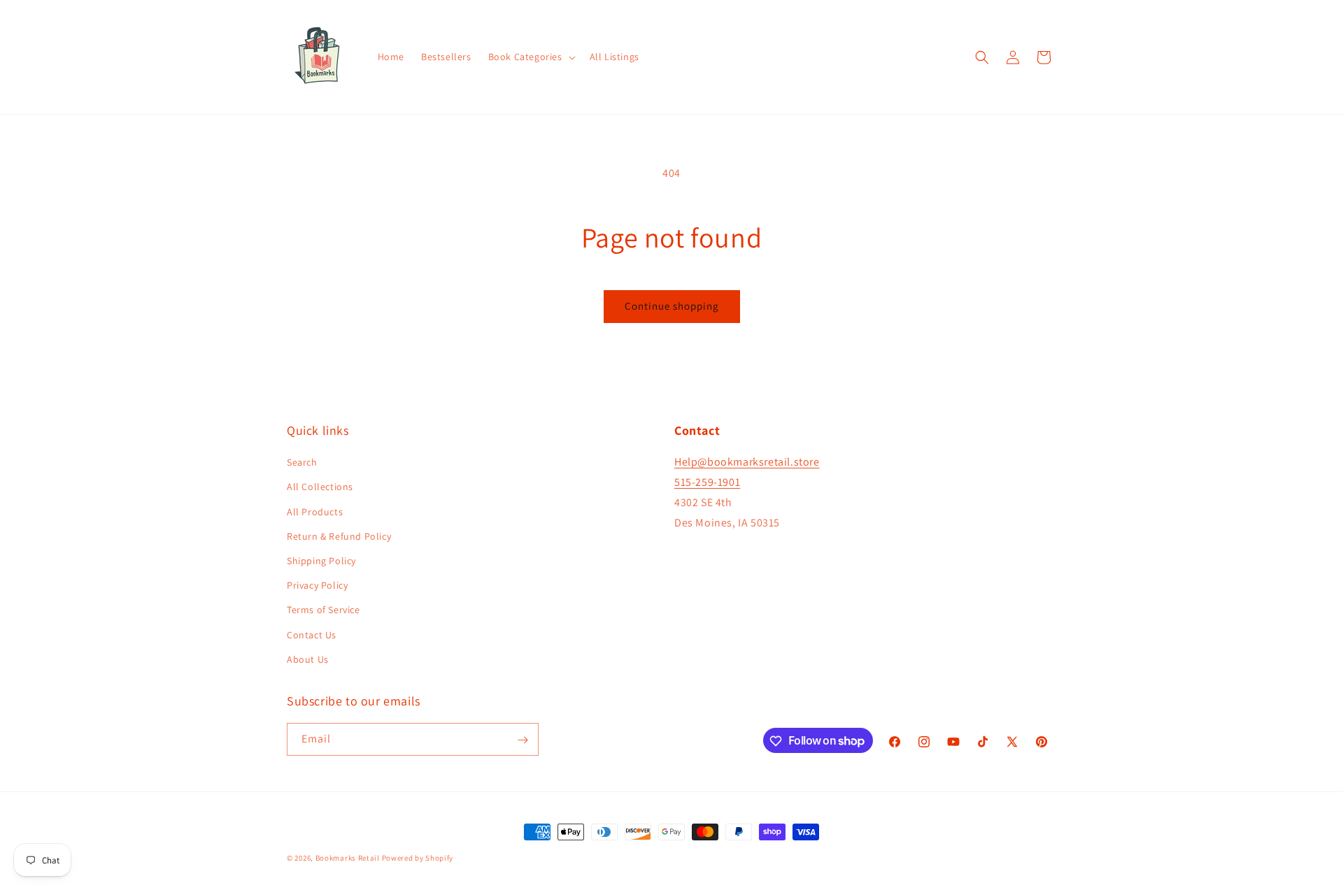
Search (302, 463)
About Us (308, 659)
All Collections (320, 487)
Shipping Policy (321, 560)
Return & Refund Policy (339, 536)
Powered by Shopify (418, 858)
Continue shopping (672, 306)
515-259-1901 (707, 482)
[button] (530, 56)
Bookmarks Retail (347, 858)
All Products (315, 511)
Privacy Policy (317, 585)
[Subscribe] (522, 740)
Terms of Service (323, 610)
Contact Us (311, 635)
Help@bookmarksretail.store (747, 462)
